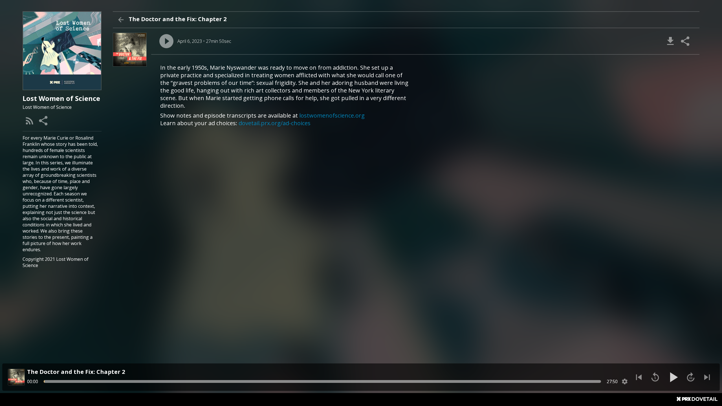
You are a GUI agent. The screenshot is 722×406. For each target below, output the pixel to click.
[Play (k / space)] (672, 377)
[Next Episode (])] (707, 377)
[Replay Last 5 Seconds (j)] (655, 377)
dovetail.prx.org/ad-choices (275, 123)
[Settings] (624, 381)
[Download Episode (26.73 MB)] (670, 41)
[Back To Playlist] (120, 19)
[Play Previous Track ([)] (639, 377)
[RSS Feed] (30, 121)
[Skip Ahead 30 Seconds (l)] (691, 377)
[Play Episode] (166, 41)
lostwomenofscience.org (332, 115)
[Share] (44, 121)
